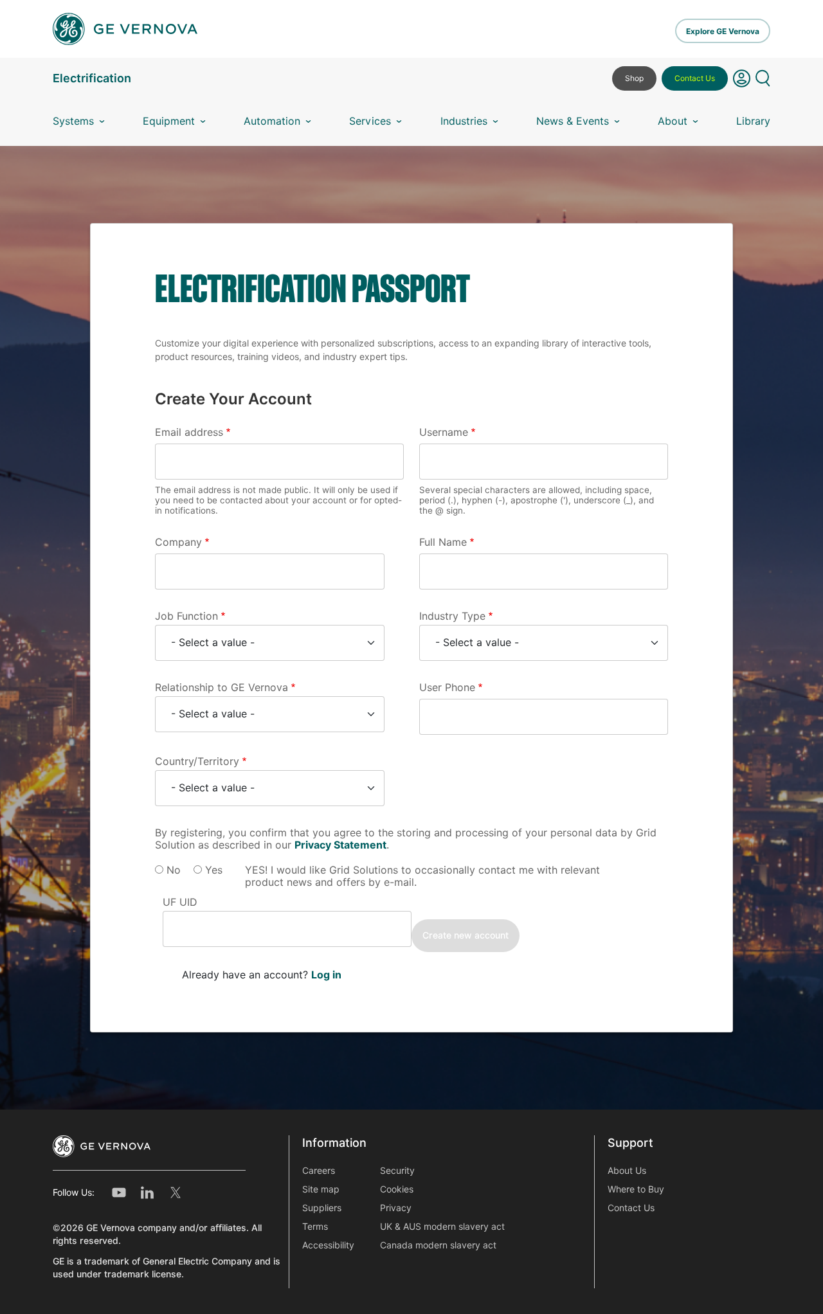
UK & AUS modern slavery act (442, 1226)
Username (443, 432)
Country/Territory (197, 761)
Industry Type (452, 616)
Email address (189, 432)
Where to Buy (636, 1189)
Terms (315, 1226)
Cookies (396, 1189)
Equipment (169, 121)
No (174, 870)
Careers (318, 1171)
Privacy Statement (340, 845)
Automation (272, 121)
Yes (213, 870)
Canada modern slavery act (438, 1245)
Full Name (443, 542)
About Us (627, 1171)
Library (753, 121)
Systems (73, 121)
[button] (741, 83)
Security (397, 1171)
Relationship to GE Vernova (221, 687)
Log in (326, 975)
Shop (634, 78)
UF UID (180, 902)
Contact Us (694, 78)
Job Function (186, 616)
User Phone (447, 687)
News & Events (572, 121)
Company (178, 542)
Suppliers (321, 1208)
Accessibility (328, 1245)
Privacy (396, 1208)
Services (370, 121)
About (672, 121)
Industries (463, 121)
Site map (320, 1189)
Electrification (92, 78)
